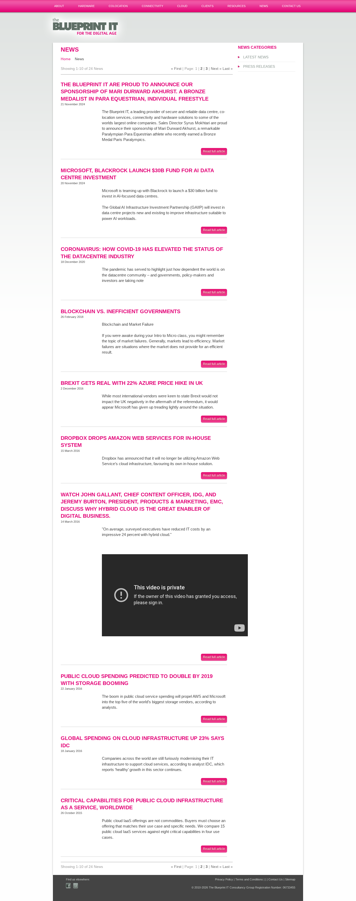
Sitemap (290, 879)
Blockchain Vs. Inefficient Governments (120, 311)
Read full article (214, 151)
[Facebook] (68, 885)
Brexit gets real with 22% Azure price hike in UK (132, 383)
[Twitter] (75, 885)
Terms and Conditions (249, 879)
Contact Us (275, 879)
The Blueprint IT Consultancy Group (87, 27)
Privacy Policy (224, 879)
